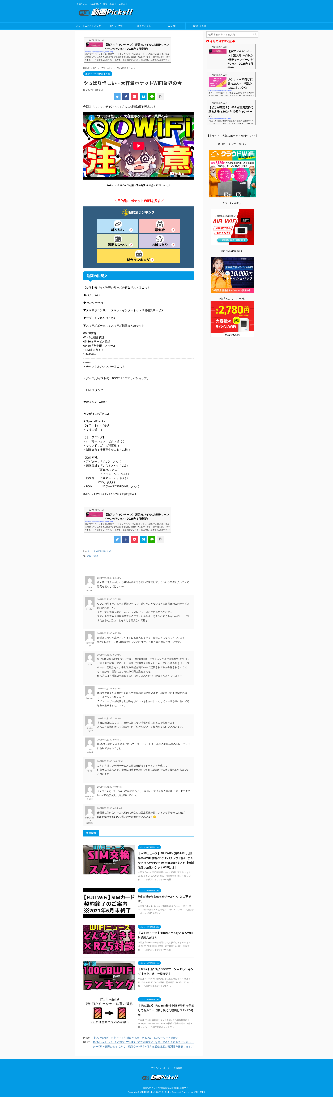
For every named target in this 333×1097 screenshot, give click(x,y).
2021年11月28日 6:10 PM (109, 633)
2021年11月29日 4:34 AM (109, 808)
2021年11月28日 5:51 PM (109, 599)
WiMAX (172, 26)
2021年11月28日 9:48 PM (109, 739)
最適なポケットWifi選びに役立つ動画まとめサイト (166, 1087)
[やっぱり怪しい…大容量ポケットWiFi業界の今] (143, 96)
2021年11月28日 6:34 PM (109, 688)
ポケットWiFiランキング (88, 26)
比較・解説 (92, 555)
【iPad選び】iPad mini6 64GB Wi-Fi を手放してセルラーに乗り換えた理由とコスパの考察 (166, 1010)
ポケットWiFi (116, 26)
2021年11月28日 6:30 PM (109, 654)
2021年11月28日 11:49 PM (109, 787)
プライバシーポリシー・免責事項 (166, 1068)
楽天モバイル (144, 26)
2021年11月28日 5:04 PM (109, 578)
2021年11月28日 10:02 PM (110, 761)
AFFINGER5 (199, 1092)
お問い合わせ (199, 26)
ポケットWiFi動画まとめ (99, 551)
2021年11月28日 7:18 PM (109, 718)
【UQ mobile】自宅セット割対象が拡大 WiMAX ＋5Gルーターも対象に (135, 1037)
